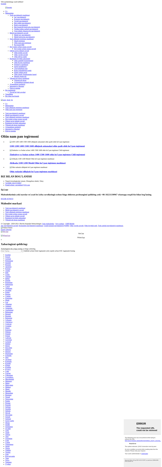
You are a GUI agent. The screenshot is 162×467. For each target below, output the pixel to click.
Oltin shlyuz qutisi (20, 57)
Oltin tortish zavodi (20, 53)
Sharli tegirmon (19, 41)
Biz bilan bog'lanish (12, 96)
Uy (6, 11)
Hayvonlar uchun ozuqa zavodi (21, 47)
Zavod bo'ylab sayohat (17, 92)
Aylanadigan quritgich (17, 84)
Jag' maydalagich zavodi (9, 226)
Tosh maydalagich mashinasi (20, 15)
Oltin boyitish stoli (90, 226)
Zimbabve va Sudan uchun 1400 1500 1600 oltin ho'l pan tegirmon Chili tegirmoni (47, 154)
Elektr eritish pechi (20, 72)
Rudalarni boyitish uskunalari (20, 59)
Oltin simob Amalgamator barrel (25, 74)
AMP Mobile (69, 224)
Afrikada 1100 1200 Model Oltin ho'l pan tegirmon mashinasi (38, 163)
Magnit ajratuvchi (20, 76)
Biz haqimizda (10, 90)
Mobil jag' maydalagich (22, 35)
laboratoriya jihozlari (17, 86)
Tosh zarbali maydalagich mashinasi (110, 226)
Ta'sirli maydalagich (21, 21)
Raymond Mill (19, 45)
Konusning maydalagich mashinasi (31, 226)
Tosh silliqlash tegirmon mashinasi (22, 39)
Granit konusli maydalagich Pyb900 (56, 226)
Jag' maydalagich (20, 17)
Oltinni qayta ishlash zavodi (19, 51)
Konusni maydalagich (21, 19)
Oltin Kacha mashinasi (22, 63)
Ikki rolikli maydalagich (22, 23)
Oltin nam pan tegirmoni (22, 43)
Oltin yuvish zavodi (21, 55)
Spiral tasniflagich (20, 66)
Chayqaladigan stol (20, 68)
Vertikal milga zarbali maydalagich (26, 29)
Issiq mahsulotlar (48, 224)
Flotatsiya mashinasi (21, 65)
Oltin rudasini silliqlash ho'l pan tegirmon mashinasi (33, 171)
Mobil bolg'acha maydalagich (24, 37)
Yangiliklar (9, 94)
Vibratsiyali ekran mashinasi (19, 78)
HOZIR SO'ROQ (7, 199)
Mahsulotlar (9, 13)
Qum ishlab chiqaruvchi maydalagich (27, 31)
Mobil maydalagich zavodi (19, 33)
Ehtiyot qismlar (15, 88)
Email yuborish (6, 230)
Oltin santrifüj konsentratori (23, 61)
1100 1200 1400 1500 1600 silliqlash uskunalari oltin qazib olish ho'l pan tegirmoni (47, 146)
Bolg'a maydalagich (21, 25)
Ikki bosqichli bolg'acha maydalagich (27, 27)
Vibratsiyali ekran (20, 80)
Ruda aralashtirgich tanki (22, 70)
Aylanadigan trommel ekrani (24, 82)
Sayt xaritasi (59, 224)
